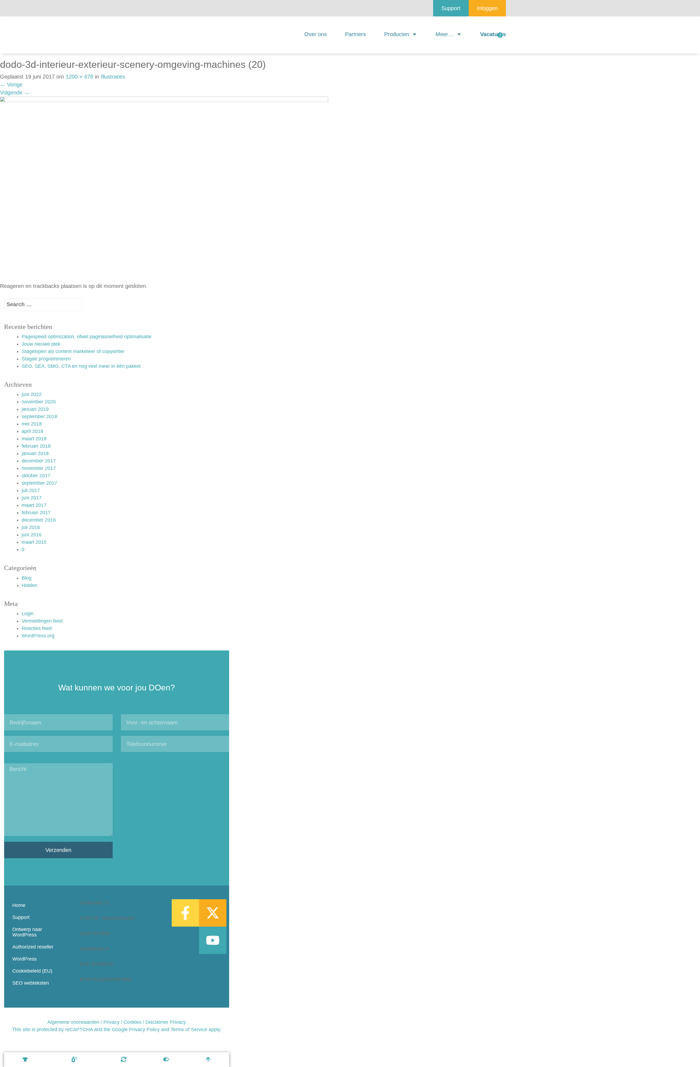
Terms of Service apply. (196, 1029)
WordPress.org (38, 635)
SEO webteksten (30, 983)
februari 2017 (36, 512)
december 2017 (39, 461)
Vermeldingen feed (42, 621)
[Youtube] (212, 940)
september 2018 (39, 416)
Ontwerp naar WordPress (27, 932)
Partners (355, 34)
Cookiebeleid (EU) (32, 971)
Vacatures (493, 34)
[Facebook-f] (185, 913)
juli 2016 (31, 527)
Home (18, 905)
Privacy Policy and (149, 1029)
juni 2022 (32, 394)
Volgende (15, 92)
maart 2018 (34, 438)
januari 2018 (35, 453)
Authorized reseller (32, 947)
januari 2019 (35, 409)
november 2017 (39, 468)
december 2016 (39, 520)
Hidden (29, 585)
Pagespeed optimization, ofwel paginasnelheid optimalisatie (86, 336)
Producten (396, 34)
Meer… (445, 34)
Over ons (315, 34)
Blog (26, 578)
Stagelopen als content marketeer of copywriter (73, 351)
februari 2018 (36, 446)
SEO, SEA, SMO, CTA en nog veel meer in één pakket (81, 366)
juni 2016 (32, 534)
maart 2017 (34, 505)
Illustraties (113, 77)
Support (21, 917)
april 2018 (32, 431)
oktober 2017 (36, 475)
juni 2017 (32, 498)
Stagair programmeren (46, 359)
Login (28, 613)
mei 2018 (32, 424)
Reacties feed (37, 628)
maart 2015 (34, 542)
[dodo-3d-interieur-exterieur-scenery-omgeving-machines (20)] (164, 189)
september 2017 (39, 483)
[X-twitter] (212, 913)
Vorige (11, 85)
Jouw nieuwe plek (41, 344)
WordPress (24, 959)
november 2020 (39, 401)
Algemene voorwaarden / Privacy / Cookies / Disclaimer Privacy (116, 1022)
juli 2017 (31, 490)
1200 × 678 (79, 77)
